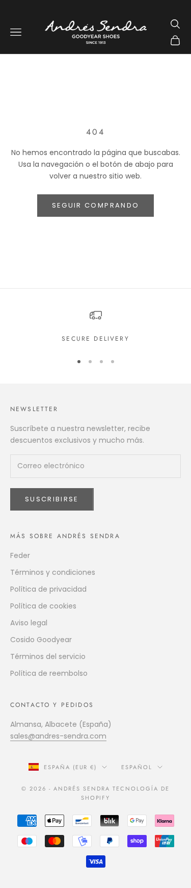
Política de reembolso (49, 673)
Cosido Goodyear (41, 640)
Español (136, 767)
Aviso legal (28, 623)
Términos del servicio (48, 656)
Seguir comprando (95, 205)
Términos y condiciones (52, 572)
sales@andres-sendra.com (58, 736)
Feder (20, 555)
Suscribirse (52, 499)
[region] (95, 326)
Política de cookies (43, 606)
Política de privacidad (48, 589)
